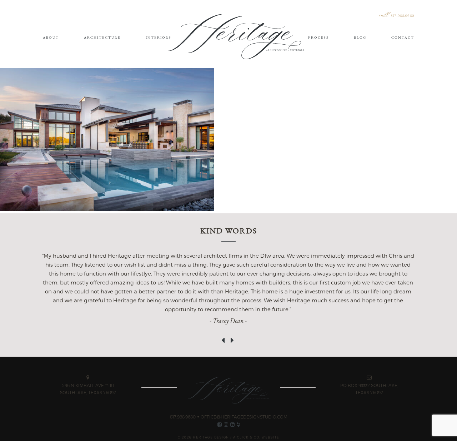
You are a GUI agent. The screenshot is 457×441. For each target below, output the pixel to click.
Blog (360, 37)
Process (318, 37)
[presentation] (223, 336)
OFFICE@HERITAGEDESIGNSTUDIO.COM (244, 416)
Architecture (102, 37)
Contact (402, 37)
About (51, 37)
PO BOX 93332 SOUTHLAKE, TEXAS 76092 (369, 389)
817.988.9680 (402, 16)
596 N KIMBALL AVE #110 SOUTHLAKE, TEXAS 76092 (88, 389)
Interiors (158, 37)
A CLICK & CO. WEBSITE (256, 437)
